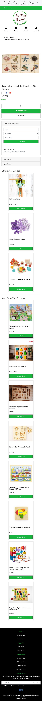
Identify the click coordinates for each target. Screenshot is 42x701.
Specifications (8, 164)
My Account (21, 635)
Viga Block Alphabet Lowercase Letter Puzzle (20, 609)
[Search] (4, 8)
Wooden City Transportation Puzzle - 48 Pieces (19, 488)
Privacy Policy (21, 662)
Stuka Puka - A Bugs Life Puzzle (19, 447)
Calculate (22, 141)
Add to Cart (22, 111)
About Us (21, 646)
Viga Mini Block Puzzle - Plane (19, 527)
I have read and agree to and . (22, 685)
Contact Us (21, 650)
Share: (4, 93)
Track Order (21, 639)
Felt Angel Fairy (14, 199)
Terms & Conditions (23, 685)
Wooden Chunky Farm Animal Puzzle (19, 327)
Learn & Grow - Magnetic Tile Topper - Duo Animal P (19, 568)
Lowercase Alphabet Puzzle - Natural (19, 407)
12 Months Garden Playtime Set (19, 279)
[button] (21, 115)
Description (7, 159)
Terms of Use (21, 658)
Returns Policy (21, 665)
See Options (21, 208)
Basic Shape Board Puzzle (17, 366)
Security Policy (21, 669)
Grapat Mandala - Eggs (17, 239)
